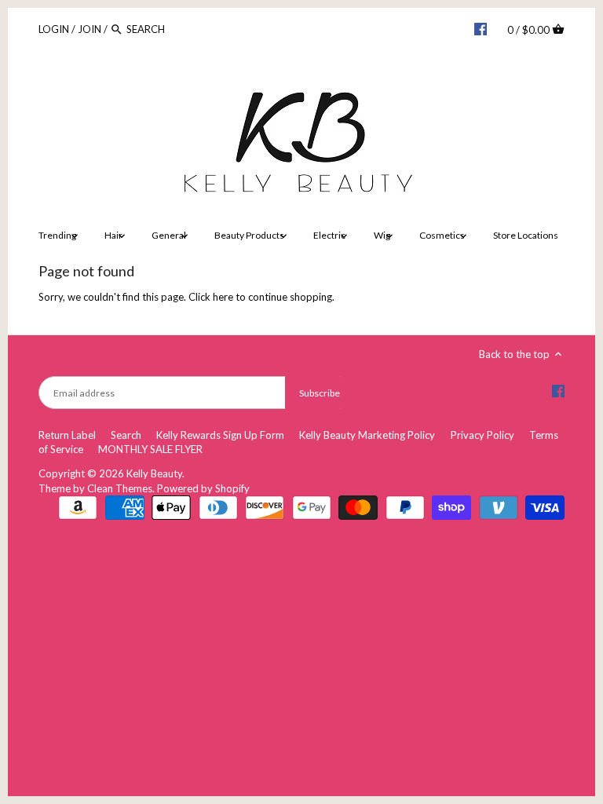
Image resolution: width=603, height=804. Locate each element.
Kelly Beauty (154, 473)
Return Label (67, 435)
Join (89, 29)
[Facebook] (480, 28)
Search (126, 435)
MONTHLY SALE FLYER (150, 449)
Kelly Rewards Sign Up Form (220, 435)
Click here (210, 297)
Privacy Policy (482, 435)
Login (53, 29)
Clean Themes (119, 488)
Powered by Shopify (203, 488)
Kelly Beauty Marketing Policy (367, 435)
